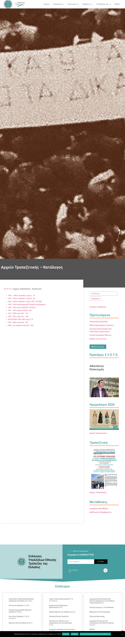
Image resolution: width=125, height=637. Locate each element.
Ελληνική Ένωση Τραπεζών (59, 616)
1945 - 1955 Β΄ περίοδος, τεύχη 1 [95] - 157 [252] (25, 301)
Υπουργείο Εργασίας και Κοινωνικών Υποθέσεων (62, 630)
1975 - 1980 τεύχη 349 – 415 (18, 313)
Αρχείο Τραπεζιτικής (98, 492)
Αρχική (46, 4)
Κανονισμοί (72, 4)
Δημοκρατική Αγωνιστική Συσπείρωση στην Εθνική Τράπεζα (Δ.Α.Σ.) (102, 623)
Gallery (117, 4)
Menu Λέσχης (99, 347)
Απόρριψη (75, 634)
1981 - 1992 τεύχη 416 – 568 (18, 316)
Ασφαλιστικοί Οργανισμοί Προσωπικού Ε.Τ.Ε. (58, 606)
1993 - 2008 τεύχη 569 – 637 (18, 322)
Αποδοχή (66, 634)
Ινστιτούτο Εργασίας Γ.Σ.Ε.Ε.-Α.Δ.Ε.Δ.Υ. (19, 617)
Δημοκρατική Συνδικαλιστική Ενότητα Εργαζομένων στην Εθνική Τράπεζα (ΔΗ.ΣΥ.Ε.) (102, 601)
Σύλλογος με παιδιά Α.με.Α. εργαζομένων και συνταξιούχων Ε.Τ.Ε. (60, 623)
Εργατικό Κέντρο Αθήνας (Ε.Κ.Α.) (20, 623)
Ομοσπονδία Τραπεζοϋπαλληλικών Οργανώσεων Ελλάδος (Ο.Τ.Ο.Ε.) (21, 600)
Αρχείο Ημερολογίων (98, 433)
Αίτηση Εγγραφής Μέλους (100, 335)
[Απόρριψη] (122, 634)
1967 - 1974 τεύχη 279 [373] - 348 (19, 310)
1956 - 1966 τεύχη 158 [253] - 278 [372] (21, 307)
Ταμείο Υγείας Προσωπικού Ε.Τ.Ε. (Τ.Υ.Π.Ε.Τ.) (61, 600)
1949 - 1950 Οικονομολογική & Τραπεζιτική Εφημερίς (27, 304)
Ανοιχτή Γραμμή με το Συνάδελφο (102, 607)
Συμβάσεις (86, 4)
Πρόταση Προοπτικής (97, 616)
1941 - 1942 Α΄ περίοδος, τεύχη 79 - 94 (21, 298)
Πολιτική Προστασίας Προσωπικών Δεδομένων (95, 634)
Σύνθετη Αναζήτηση (98, 307)
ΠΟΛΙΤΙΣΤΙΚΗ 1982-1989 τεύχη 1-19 (20, 319)
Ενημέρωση (57, 4)
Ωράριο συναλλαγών (98, 339)
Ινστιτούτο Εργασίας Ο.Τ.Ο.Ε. (19, 605)
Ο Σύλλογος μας (102, 4)
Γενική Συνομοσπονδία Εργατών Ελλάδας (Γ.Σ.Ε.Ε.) (20, 611)
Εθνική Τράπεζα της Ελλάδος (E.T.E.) (62, 612)
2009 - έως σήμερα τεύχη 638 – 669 (20, 325)
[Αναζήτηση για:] (103, 293)
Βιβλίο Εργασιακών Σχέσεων (102, 325)
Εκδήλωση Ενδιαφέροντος (101, 512)
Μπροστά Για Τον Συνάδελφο (100, 612)
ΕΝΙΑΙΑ (92, 629)
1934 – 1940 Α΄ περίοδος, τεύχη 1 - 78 (21, 295)
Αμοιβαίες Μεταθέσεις (99, 508)
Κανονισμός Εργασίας (99, 322)
